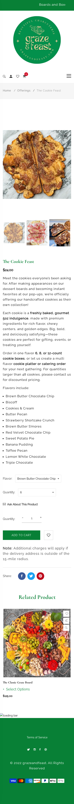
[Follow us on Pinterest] (40, 576)
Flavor (7, 478)
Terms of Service (37, 737)
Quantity (9, 492)
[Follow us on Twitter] (31, 576)
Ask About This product (22, 504)
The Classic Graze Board (17, 682)
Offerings (24, 90)
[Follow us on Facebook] (22, 576)
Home (7, 90)
